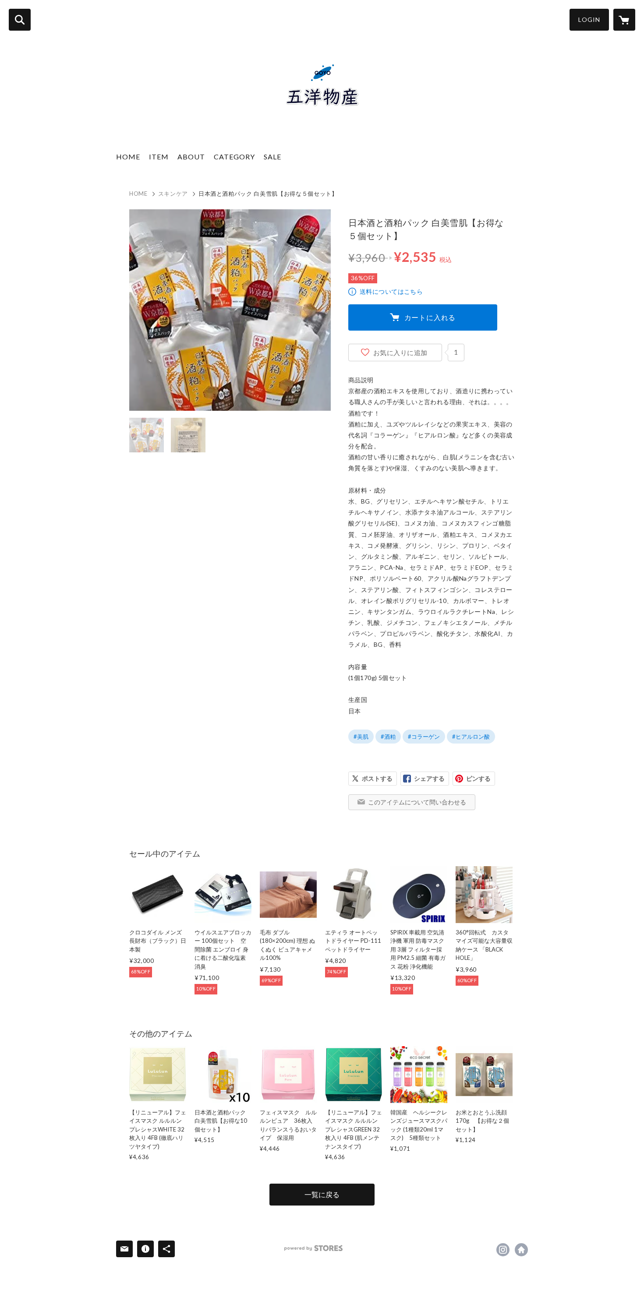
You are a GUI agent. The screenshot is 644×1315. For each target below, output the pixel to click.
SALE (272, 156)
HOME (128, 156)
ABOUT (191, 156)
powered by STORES (313, 1248)
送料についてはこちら (391, 291)
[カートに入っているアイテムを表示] (624, 20)
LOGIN (589, 19)
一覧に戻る (322, 1194)
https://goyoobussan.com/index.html (521, 1249)
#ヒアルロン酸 (471, 736)
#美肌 (361, 736)
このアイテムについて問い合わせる (417, 802)
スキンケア (173, 193)
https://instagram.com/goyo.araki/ (503, 1249)
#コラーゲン (424, 736)
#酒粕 (388, 736)
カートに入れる (430, 317)
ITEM (159, 156)
